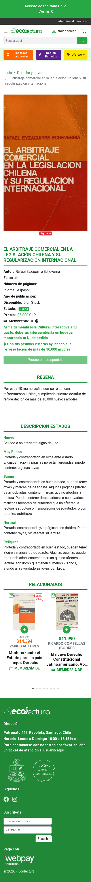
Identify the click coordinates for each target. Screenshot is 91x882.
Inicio (8, 73)
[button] (65, 31)
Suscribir (44, 838)
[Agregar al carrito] (24, 630)
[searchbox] (28, 829)
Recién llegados (51, 54)
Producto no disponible (46, 360)
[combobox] (28, 830)
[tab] (33, 688)
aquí (60, 750)
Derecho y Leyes (30, 73)
